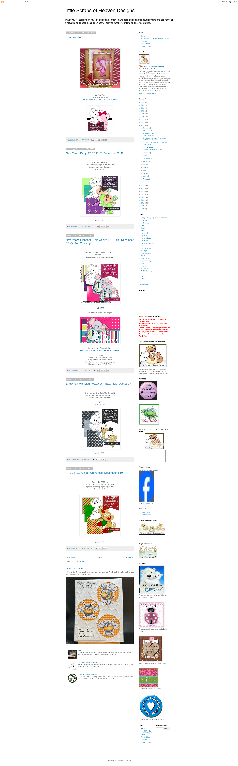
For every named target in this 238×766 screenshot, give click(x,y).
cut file (143, 230)
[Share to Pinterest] (106, 140)
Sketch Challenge (147, 271)
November (146, 153)
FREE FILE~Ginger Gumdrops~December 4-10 (94, 472)
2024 (143, 105)
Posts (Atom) (79, 561)
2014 (143, 191)
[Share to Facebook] (103, 140)
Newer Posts (71, 558)
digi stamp (144, 241)
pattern (143, 263)
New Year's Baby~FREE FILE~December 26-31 (94, 153)
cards (142, 225)
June (145, 167)
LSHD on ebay (146, 515)
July (144, 164)
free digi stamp (146, 248)
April (144, 173)
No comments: (86, 226)
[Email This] (96, 140)
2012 (143, 197)
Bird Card (81, 651)
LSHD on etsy (145, 512)
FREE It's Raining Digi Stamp (88, 663)
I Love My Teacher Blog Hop (87, 675)
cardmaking (145, 223)
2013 (143, 194)
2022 (143, 111)
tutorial (143, 279)
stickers (143, 273)
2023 (143, 108)
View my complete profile (147, 93)
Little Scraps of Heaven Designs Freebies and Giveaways (99, 350)
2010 (143, 203)
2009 (143, 206)
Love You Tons (75, 37)
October (146, 156)
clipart (143, 228)
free (142, 246)
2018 (143, 123)
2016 (143, 186)
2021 (143, 114)
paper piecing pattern (148, 261)
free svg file (144, 251)
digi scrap (144, 235)
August (145, 161)
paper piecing (145, 258)
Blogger (128, 760)
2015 (143, 188)
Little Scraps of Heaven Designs (99, 10)
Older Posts (129, 558)
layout (143, 256)
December (146, 128)
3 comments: (86, 459)
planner (143, 266)
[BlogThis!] (99, 140)
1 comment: (85, 140)
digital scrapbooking (147, 243)
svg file (143, 276)
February (146, 179)
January (146, 182)
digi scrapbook (146, 238)
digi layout (144, 233)
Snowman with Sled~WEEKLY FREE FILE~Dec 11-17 (98, 383)
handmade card (146, 253)
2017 (143, 125)
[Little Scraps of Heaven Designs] (146, 501)
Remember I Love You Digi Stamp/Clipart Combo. (100, 100)
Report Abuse (144, 285)
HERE (102, 220)
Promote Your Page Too (146, 503)
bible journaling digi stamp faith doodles (154, 218)
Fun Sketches (145, 44)
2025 (143, 102)
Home (100, 558)
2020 (143, 117)
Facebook (144, 41)
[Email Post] (92, 140)
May (144, 170)
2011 (143, 200)
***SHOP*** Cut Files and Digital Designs (155, 39)
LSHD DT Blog (146, 46)
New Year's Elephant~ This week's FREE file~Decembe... (154, 139)
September (147, 159)
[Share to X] (101, 140)
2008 (143, 209)
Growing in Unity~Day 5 (76, 568)
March (145, 176)
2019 (143, 120)
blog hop (144, 220)
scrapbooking (145, 268)
